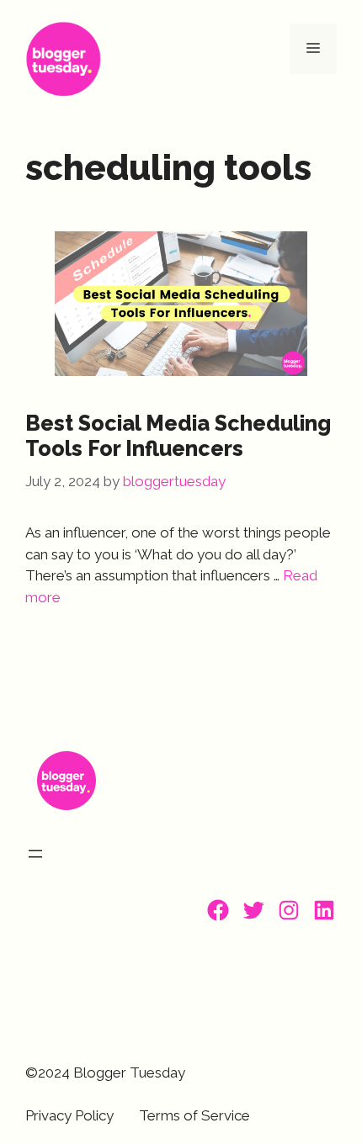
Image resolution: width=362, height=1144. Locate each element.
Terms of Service (194, 1115)
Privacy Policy (69, 1115)
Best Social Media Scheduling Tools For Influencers (178, 435)
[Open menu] (35, 854)
